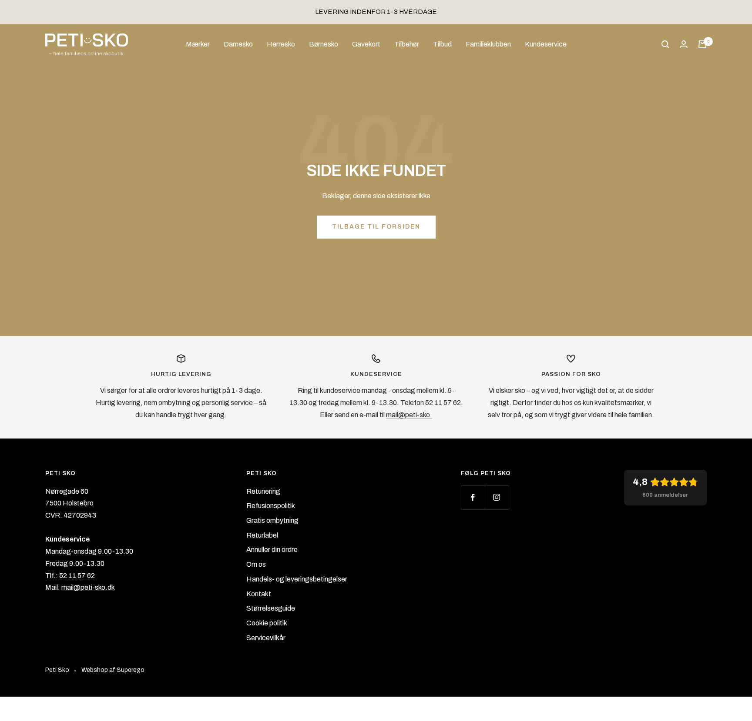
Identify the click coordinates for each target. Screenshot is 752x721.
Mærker (198, 44)
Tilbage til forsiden (376, 226)
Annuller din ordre (272, 549)
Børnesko (323, 44)
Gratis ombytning (272, 520)
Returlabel (262, 535)
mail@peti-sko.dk (88, 587)
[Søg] (665, 44)
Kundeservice (546, 44)
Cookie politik (266, 623)
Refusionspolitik (270, 505)
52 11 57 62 (76, 575)
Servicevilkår (265, 637)
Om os (256, 564)
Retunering (263, 491)
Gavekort (366, 44)
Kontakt (258, 594)
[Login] (684, 44)
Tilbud (442, 44)
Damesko (238, 44)
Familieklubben (488, 44)
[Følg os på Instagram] (497, 497)
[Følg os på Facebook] (473, 497)
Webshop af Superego (112, 670)
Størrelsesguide (270, 608)
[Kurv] (702, 44)
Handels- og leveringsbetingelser (296, 579)
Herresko (281, 44)
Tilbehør (406, 44)
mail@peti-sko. (409, 415)
